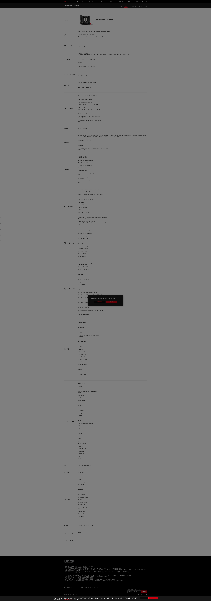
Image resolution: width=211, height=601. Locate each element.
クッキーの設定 (144, 598)
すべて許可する (154, 598)
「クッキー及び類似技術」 (68, 599)
